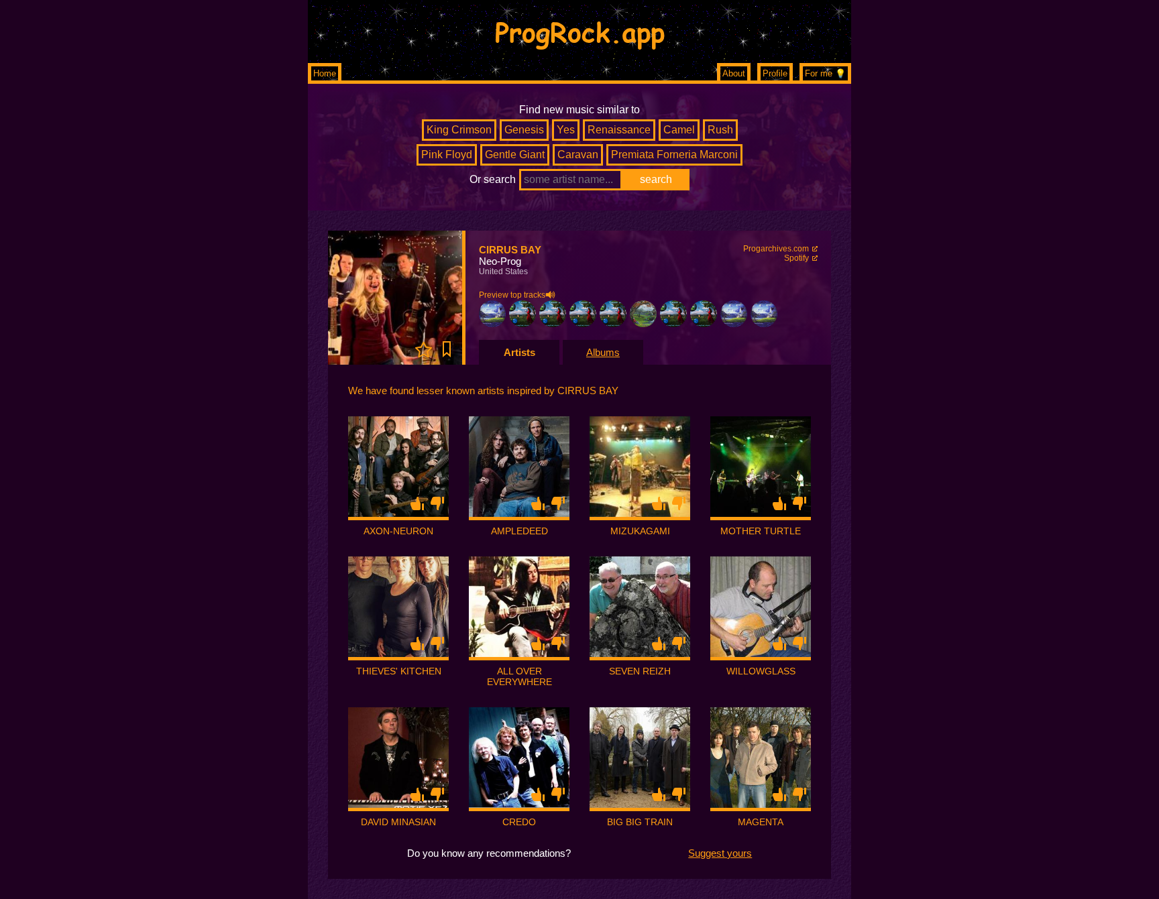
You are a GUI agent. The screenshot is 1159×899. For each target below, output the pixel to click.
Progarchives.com (776, 248)
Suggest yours (720, 853)
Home (324, 73)
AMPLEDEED (519, 531)
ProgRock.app (580, 31)
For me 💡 (825, 73)
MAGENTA (760, 822)
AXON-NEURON (398, 531)
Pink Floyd (446, 154)
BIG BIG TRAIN (640, 822)
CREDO (519, 822)
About (733, 73)
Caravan (577, 154)
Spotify (796, 258)
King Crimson (459, 129)
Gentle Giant (515, 154)
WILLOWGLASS (760, 671)
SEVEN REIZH (640, 671)
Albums (603, 352)
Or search (493, 179)
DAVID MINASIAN (398, 822)
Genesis (524, 129)
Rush (720, 129)
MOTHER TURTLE (760, 531)
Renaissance (619, 129)
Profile (775, 73)
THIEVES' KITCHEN (398, 671)
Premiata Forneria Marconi (674, 154)
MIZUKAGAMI (640, 531)
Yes (566, 129)
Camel (679, 129)
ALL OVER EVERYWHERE (519, 676)
